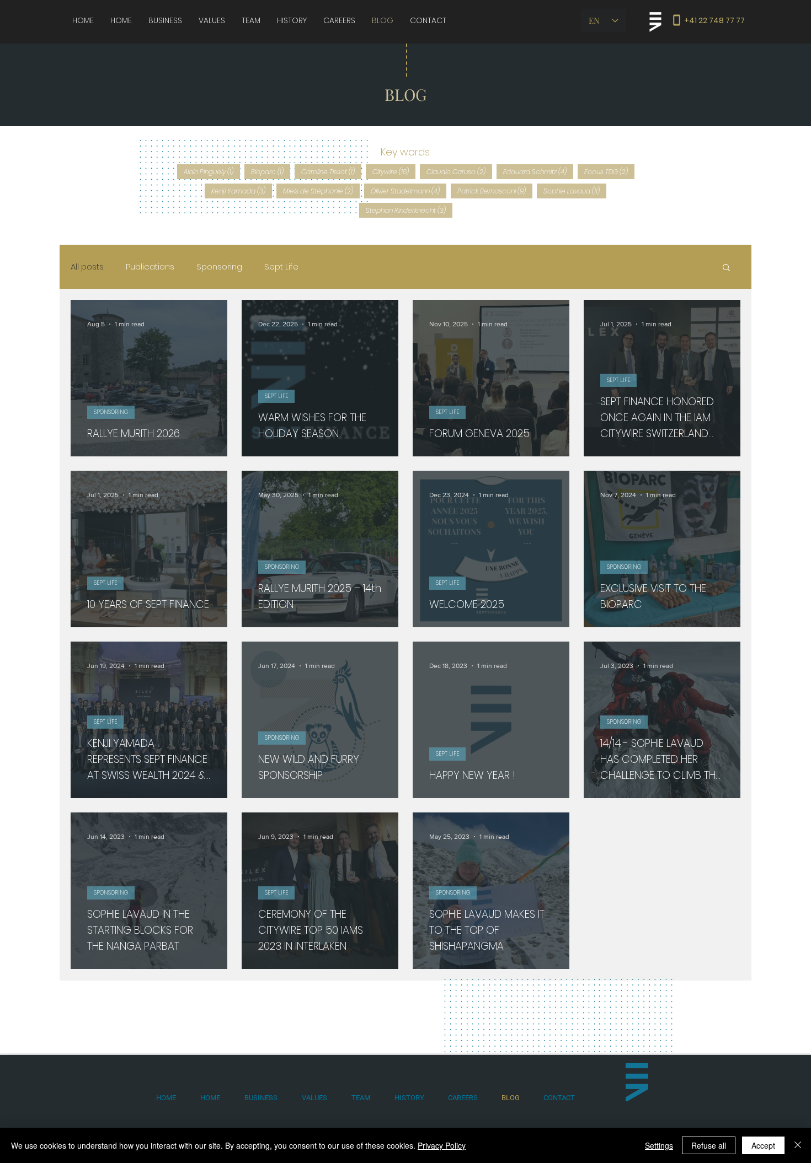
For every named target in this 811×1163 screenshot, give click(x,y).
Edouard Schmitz (538, 171)
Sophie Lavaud (574, 191)
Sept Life (281, 267)
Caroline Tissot (331, 171)
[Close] (797, 1145)
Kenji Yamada (241, 191)
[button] (726, 268)
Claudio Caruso (459, 171)
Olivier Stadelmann (408, 191)
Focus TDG (609, 171)
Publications (150, 267)
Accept (763, 1145)
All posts (87, 267)
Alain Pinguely (212, 171)
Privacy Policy (442, 1145)
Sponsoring (219, 267)
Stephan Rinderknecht (409, 210)
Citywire (393, 171)
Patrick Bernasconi (494, 191)
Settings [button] (659, 1145)
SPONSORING (111, 412)
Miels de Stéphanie (321, 191)
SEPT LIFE (276, 396)
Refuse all (708, 1145)
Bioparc (270, 171)
